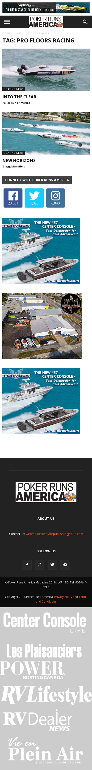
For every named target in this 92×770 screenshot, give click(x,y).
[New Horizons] (46, 133)
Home (6, 33)
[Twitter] (52, 565)
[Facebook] (27, 565)
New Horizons (19, 160)
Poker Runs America (16, 102)
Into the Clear (19, 97)
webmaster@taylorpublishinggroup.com (54, 534)
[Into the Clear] (46, 70)
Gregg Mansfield (13, 166)
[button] (85, 22)
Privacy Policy (63, 597)
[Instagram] (39, 565)
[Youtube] (65, 565)
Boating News (13, 89)
